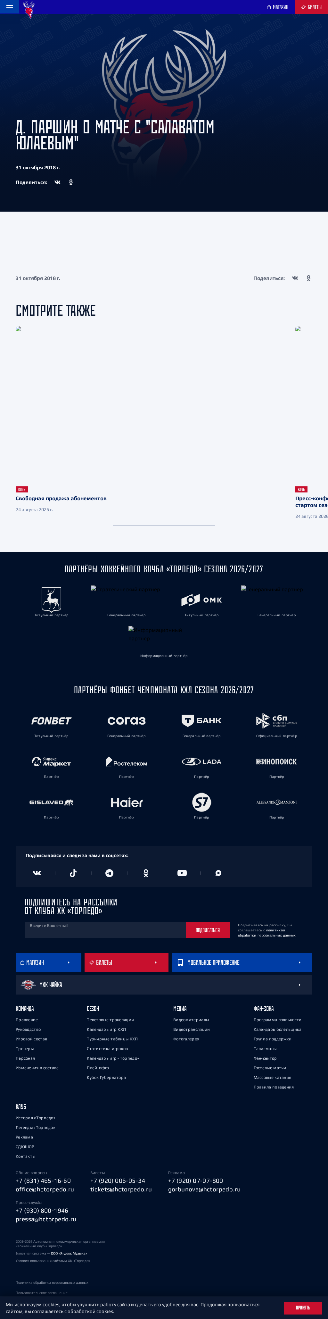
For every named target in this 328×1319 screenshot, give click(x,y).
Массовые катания (272, 1077)
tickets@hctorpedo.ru (121, 1189)
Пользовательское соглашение (42, 1293)
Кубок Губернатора (106, 1077)
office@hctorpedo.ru (45, 1189)
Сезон (93, 1008)
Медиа (179, 1008)
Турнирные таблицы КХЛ (112, 1039)
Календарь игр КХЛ (106, 1029)
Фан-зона (264, 1008)
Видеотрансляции (191, 1029)
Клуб (21, 1107)
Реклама (24, 1137)
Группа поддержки (273, 1039)
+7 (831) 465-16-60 (43, 1180)
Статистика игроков (107, 1048)
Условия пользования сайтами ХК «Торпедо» (53, 1261)
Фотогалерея (186, 1039)
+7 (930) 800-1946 (42, 1210)
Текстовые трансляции (110, 1019)
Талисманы (265, 1048)
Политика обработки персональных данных (52, 1282)
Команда (25, 1008)
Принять (303, 1308)
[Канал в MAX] (219, 873)
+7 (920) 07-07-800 (195, 1180)
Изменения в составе (37, 1067)
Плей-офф (98, 1067)
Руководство (28, 1029)
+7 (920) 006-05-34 (117, 1180)
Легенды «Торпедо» (35, 1127)
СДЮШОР (25, 1146)
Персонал (25, 1058)
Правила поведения (274, 1087)
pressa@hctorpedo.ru (46, 1218)
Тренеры (25, 1048)
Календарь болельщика (278, 1029)
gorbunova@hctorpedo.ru (204, 1189)
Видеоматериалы (191, 1019)
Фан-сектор (265, 1058)
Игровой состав (31, 1039)
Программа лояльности (278, 1019)
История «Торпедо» (35, 1117)
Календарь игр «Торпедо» (113, 1058)
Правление (27, 1019)
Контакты (25, 1156)
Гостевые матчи (270, 1067)
